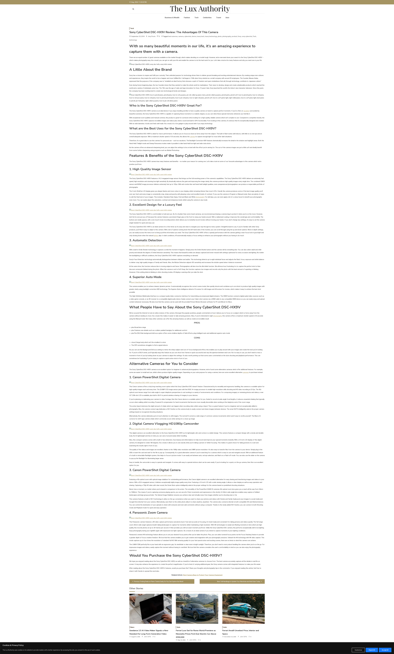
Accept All (385, 650)
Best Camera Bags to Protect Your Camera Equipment (202, 575)
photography (226, 36)
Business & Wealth (172, 18)
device (194, 36)
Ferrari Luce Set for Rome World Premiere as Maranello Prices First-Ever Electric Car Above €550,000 (196, 633)
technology (133, 40)
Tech (196, 18)
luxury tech (200, 36)
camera (181, 36)
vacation (246, 111)
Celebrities (207, 18)
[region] (197, 648)
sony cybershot (247, 36)
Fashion (187, 18)
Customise (358, 650)
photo (220, 36)
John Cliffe (147, 636)
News (132, 627)
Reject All (372, 650)
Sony (239, 36)
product (234, 36)
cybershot (187, 36)
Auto (227, 18)
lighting (156, 235)
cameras (246, 372)
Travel (218, 18)
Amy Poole (151, 36)
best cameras (173, 36)
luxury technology (211, 36)
